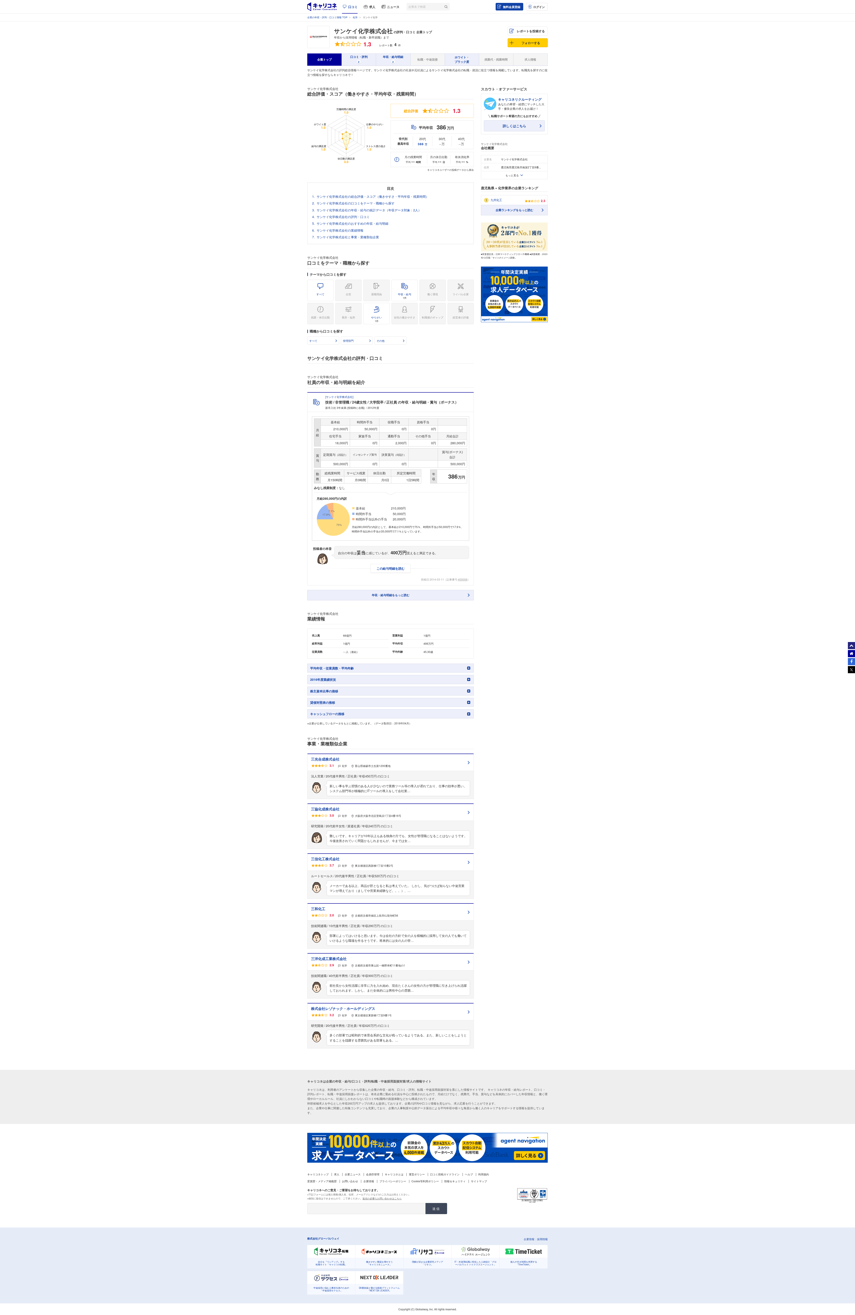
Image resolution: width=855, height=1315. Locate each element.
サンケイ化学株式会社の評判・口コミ (343, 216)
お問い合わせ (350, 1181)
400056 (462, 579)
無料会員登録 (511, 7)
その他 (380, 341)
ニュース (393, 6)
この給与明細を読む (391, 568)
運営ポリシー (417, 1174)
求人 (372, 6)
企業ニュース (353, 1174)
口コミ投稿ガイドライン (445, 1174)
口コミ (353, 6)
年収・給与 (404, 296)
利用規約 (483, 1174)
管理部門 (348, 341)
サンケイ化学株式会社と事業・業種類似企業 (348, 237)
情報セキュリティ (455, 1181)
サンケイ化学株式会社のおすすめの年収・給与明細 (352, 223)
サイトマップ (479, 1181)
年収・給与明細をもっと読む (390, 595)
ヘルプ (469, 1174)
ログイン (539, 7)
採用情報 (542, 1239)
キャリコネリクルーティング (520, 99)
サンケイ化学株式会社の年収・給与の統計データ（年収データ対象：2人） (369, 210)
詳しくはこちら (514, 125)
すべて (320, 294)
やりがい (376, 319)
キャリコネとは (394, 1174)
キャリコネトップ (318, 1174)
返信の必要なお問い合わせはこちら (382, 1198)
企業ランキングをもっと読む (514, 210)
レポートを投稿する (531, 31)
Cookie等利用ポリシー (425, 1181)
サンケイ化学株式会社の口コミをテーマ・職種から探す (356, 203)
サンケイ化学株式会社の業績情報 (340, 230)
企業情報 (368, 1181)
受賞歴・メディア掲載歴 (322, 1181)
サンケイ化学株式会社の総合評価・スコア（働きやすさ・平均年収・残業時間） (373, 196)
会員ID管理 (372, 1174)
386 (423, 144)
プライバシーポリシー (392, 1181)
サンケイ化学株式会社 (363, 31)
